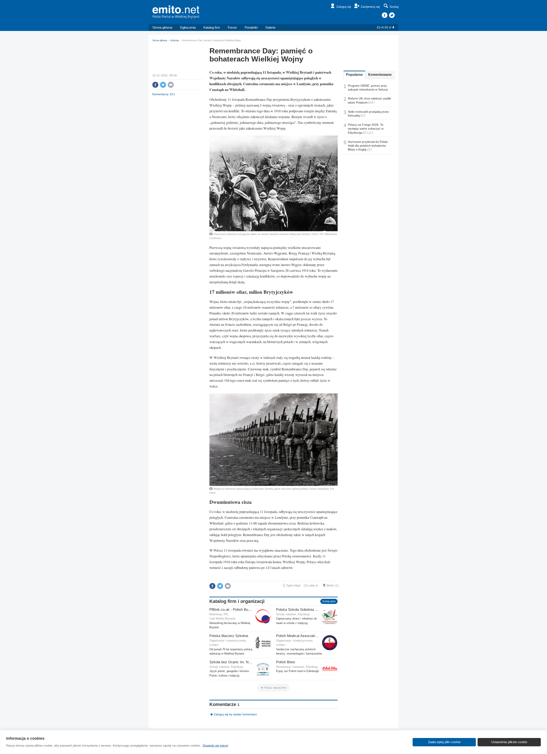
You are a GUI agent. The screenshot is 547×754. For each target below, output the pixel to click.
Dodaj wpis (328, 601)
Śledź (330, 585)
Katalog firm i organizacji (237, 601)
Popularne (354, 74)
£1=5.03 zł (384, 27)
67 (373, 102)
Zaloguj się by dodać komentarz (235, 714)
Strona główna (162, 27)
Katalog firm (211, 27)
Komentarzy (160, 94)
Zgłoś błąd (293, 585)
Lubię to (312, 585)
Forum (232, 27)
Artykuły (174, 40)
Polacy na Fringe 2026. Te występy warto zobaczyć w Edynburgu (366, 128)
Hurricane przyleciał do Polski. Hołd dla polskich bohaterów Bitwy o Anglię (368, 145)
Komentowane (380, 74)
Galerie (270, 27)
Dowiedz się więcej (215, 745)
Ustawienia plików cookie (509, 742)
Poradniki (251, 27)
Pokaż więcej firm (274, 687)
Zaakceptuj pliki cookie (444, 742)
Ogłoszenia (188, 27)
